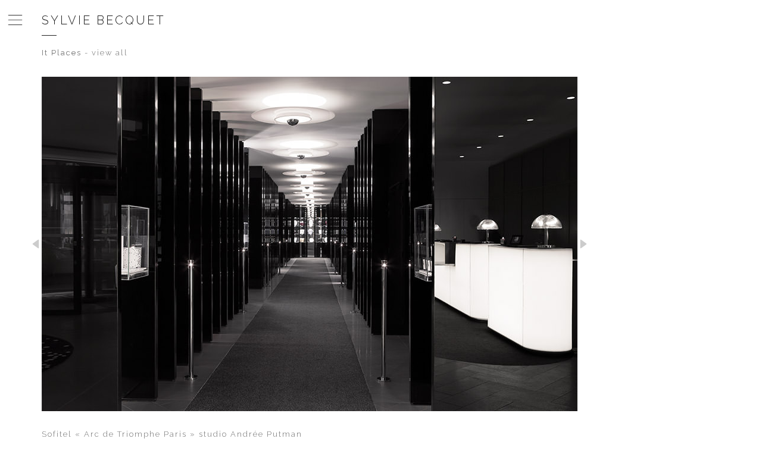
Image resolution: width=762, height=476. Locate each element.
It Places (62, 52)
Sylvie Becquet (103, 20)
